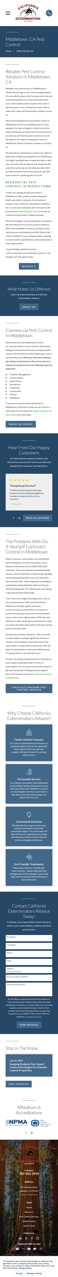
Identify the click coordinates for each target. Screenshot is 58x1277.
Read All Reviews (37, 518)
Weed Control (29, 1221)
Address (10, 969)
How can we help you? (16, 984)
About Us (29, 307)
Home (29, 1207)
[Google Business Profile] (20, 1238)
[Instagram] (37, 1238)
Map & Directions (29, 1194)
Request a (29, 266)
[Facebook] (31, 1238)
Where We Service (21, 424)
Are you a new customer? (17, 977)
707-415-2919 (29, 1173)
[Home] (28, 13)
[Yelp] (26, 1238)
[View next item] (20, 518)
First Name (11, 937)
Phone (9, 953)
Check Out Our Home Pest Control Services (29, 688)
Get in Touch (29, 1226)
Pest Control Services (29, 1216)
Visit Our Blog (19, 1084)
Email (9, 961)
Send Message (29, 1025)
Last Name (11, 945)
